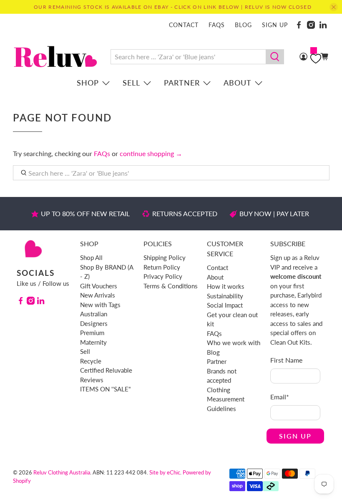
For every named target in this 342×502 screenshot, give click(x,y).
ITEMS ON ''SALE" (105, 389)
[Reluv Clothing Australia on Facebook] (299, 25)
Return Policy (161, 267)
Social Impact (225, 305)
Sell (131, 82)
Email (279, 397)
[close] (333, 7)
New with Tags (100, 304)
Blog (243, 24)
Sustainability (225, 296)
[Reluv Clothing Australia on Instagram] (311, 25)
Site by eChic (164, 472)
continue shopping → (151, 153)
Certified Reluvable (106, 370)
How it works (225, 286)
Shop (88, 82)
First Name (286, 360)
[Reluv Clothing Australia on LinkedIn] (323, 25)
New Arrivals (97, 295)
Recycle (90, 361)
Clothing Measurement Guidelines (225, 399)
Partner (182, 82)
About (237, 82)
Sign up (275, 24)
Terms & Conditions (170, 286)
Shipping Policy (164, 257)
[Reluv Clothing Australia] (55, 56)
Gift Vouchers (98, 286)
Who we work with (233, 342)
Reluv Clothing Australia (61, 472)
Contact (184, 24)
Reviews (91, 379)
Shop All (91, 257)
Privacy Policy (162, 276)
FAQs (217, 24)
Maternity (93, 342)
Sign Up (295, 436)
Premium (92, 332)
